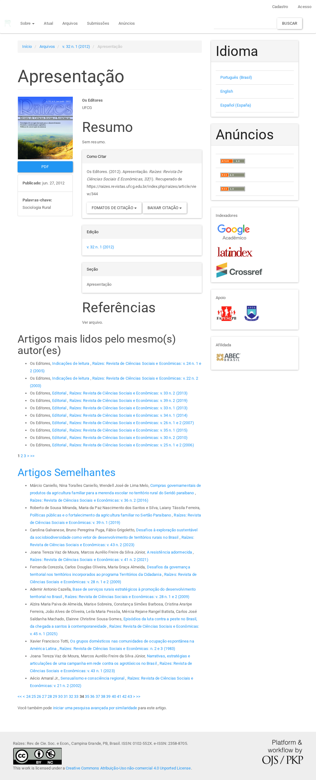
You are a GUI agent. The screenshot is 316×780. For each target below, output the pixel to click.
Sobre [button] (26, 23)
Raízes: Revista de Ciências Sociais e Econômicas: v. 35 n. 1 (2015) (128, 430)
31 (66, 696)
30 (60, 696)
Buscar (289, 23)
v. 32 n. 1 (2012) (76, 46)
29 (55, 696)
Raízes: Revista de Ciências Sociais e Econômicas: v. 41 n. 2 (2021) (89, 559)
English (226, 91)
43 (129, 696)
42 (124, 696)
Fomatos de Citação (113, 207)
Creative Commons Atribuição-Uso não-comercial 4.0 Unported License (128, 768)
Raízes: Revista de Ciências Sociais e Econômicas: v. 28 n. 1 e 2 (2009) (127, 596)
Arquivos (70, 23)
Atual (48, 23)
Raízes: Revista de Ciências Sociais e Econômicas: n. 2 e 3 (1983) (118, 648)
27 (44, 696)
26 (39, 696)
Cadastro (280, 6)
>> (32, 455)
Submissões (98, 23)
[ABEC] (228, 356)
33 (76, 696)
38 (103, 696)
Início (27, 46)
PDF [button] (45, 166)
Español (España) (236, 105)
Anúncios (126, 23)
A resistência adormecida (170, 552)
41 (119, 696)
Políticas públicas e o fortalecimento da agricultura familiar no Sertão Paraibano (101, 515)
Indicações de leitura (71, 363)
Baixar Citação (164, 207)
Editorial (59, 393)
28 (50, 696)
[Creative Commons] (37, 755)
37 (98, 696)
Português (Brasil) (236, 77)
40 (114, 696)
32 (71, 696)
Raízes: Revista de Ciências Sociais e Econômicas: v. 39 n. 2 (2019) (128, 400)
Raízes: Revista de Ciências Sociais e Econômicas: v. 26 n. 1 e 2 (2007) (131, 422)
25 (33, 696)
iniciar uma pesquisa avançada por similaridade (95, 708)
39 (108, 696)
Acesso (304, 6)
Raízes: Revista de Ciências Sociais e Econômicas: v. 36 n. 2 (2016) (89, 500)
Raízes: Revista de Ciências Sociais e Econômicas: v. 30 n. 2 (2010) (128, 437)
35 (87, 696)
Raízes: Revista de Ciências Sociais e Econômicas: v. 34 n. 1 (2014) (128, 415)
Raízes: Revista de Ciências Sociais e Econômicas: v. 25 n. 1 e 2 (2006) (131, 445)
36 (92, 696)
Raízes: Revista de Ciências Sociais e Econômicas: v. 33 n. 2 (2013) (128, 393)
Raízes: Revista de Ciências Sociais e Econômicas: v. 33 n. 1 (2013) (128, 408)
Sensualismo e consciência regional (93, 678)
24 (28, 696)
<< (20, 696)
